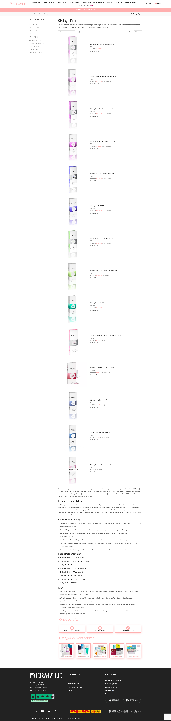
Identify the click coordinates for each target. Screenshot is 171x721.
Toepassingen (36, 2)
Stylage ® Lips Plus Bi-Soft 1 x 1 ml (102, 367)
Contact (70, 690)
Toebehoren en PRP (131, 2)
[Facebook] (30, 711)
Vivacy (92, 47)
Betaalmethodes (73, 684)
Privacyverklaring (111, 687)
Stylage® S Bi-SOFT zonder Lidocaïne (103, 76)
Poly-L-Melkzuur (35, 52)
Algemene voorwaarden (113, 680)
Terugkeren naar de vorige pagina (131, 14)
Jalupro (87, 5)
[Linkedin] (49, 711)
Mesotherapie (62, 2)
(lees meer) (107, 9)
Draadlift (109, 2)
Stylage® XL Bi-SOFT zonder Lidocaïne (103, 270)
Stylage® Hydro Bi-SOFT (98, 400)
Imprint (107, 694)
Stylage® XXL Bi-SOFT (98, 303)
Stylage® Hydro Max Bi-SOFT (100, 432)
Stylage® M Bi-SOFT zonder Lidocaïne (103, 141)
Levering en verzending (75, 687)
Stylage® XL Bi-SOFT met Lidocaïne (102, 238)
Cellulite (32, 49)
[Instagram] (42, 711)
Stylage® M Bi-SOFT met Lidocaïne (102, 109)
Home (31, 14)
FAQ (69, 680)
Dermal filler (49, 2)
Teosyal (32, 37)
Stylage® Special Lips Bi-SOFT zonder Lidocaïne (106, 465)
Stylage (92, 370)
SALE (80, 5)
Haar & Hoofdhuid (35, 43)
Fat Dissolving (85, 2)
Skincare (118, 2)
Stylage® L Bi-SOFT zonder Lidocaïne (103, 206)
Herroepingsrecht (111, 684)
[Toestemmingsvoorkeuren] (113, 690)
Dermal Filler (38, 14)
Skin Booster (74, 2)
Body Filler (33, 46)
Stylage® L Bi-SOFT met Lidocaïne (102, 173)
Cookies (108, 690)
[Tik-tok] (55, 711)
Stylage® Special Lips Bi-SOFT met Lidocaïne (105, 335)
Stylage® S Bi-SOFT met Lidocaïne (102, 44)
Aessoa (32, 31)
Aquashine (33, 28)
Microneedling (98, 2)
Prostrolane (33, 34)
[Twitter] (36, 711)
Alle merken (33, 24)
